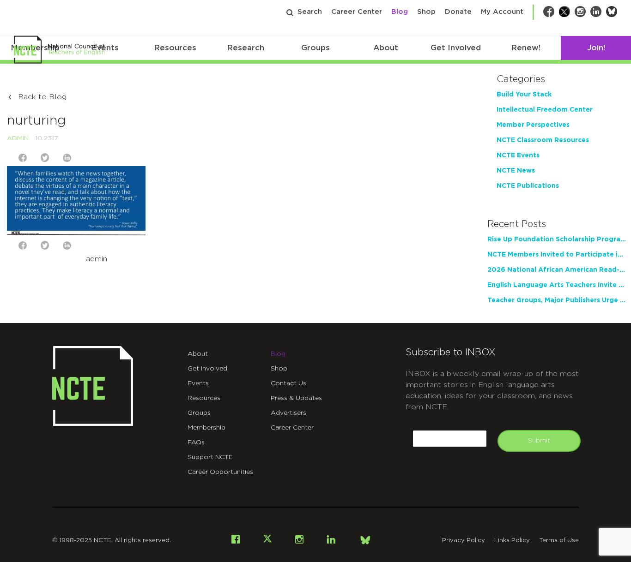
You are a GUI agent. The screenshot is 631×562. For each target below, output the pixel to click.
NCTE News (516, 170)
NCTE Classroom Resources (543, 140)
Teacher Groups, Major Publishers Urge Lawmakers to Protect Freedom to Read (556, 300)
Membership (206, 427)
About (385, 48)
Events (198, 383)
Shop (426, 11)
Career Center (356, 11)
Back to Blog (42, 97)
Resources (175, 48)
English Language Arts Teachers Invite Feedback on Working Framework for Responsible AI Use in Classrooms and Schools (556, 285)
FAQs (196, 442)
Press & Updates (296, 398)
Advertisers (288, 413)
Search (309, 11)
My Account (502, 11)
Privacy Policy (463, 541)
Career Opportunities (220, 472)
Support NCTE (210, 457)
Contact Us (288, 383)
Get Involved (456, 48)
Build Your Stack (524, 94)
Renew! (525, 48)
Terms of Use (559, 541)
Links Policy (512, 541)
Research (245, 48)
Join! (596, 48)
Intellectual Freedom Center (545, 110)
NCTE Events (518, 155)
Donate (458, 11)
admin (18, 138)
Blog (399, 11)
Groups (315, 48)
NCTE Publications (528, 186)
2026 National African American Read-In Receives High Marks (556, 270)
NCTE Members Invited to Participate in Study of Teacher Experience (556, 254)
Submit (539, 440)
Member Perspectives (533, 125)
